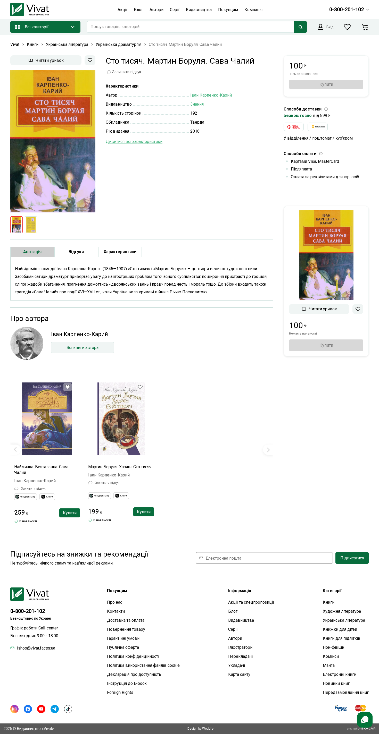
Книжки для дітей (340, 629)
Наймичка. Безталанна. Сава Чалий (41, 469)
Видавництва (241, 620)
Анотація (32, 251)
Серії (233, 629)
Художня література (342, 611)
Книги (328, 602)
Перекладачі (240, 656)
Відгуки (76, 251)
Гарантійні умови (123, 638)
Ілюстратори (240, 647)
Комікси (331, 656)
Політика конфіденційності (133, 656)
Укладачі (236, 665)
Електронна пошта (223, 558)
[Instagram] (14, 709)
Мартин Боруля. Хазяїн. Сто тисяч (119, 466)
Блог (232, 611)
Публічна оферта (123, 647)
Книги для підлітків (341, 638)
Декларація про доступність (134, 674)
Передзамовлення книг (346, 692)
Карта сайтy (239, 674)
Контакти (116, 611)
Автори (235, 638)
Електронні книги (339, 674)
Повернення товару (126, 629)
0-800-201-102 (27, 611)
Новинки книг (336, 683)
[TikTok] (68, 709)
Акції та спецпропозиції (251, 602)
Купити (70, 512)
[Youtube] (41, 709)
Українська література (344, 620)
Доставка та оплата (125, 620)
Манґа (329, 665)
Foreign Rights (120, 692)
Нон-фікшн (333, 647)
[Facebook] (28, 709)
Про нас (114, 602)
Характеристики (120, 251)
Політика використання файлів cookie (143, 665)
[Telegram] (55, 709)
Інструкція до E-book (127, 683)
